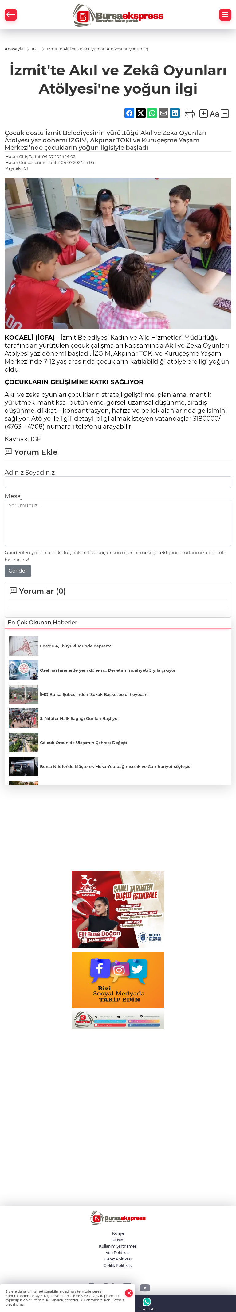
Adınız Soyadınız (30, 472)
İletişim (118, 1239)
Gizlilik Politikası (118, 1265)
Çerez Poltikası (118, 1259)
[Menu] (225, 15)
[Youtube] (145, 1287)
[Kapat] (129, 1293)
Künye (118, 1233)
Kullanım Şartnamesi (118, 1246)
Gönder (18, 571)
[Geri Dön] (11, 15)
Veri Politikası (118, 1252)
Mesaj (13, 496)
